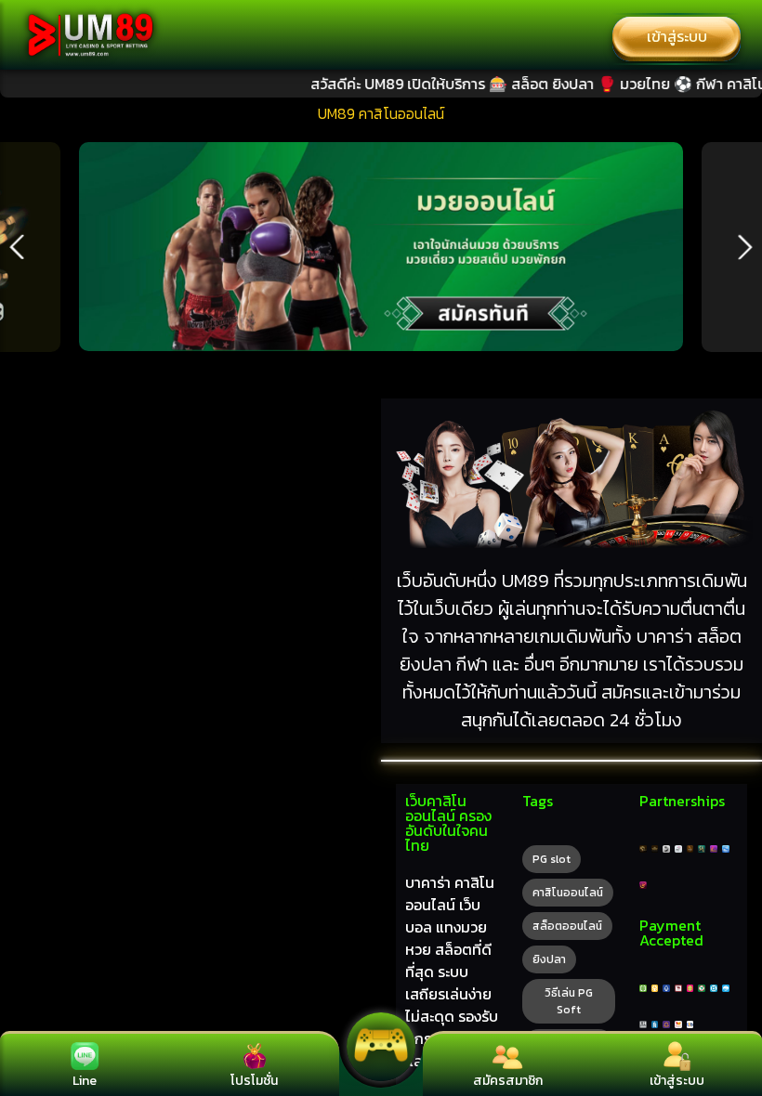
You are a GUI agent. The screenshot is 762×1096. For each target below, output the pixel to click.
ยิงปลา (549, 959)
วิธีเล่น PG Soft (569, 1001)
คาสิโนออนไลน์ (567, 892)
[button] (16, 247)
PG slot (551, 859)
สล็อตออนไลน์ (567, 926)
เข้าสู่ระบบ (677, 36)
